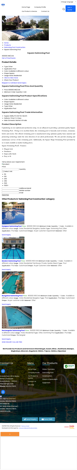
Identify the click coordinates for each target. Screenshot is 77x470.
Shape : (41, 231)
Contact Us (45, 11)
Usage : (30, 228)
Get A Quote (69, 8)
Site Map (31, 385)
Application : (8, 231)
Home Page (26, 7)
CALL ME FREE (17, 342)
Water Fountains (48, 369)
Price (6, 90)
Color (6, 99)
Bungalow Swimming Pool (12, 296)
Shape (6, 102)
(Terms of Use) (25, 426)
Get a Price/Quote (8, 58)
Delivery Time (9, 118)
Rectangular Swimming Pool (13, 330)
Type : (56, 228)
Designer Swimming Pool (12, 226)
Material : (61, 231)
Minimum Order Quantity (13, 92)
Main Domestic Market (12, 120)
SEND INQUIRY (7, 342)
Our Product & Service (29, 11)
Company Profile (40, 7)
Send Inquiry (21, 83)
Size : (21, 231)
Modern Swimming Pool (11, 261)
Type (6, 106)
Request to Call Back (9, 83)
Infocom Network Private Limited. (28, 428)
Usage (6, 104)
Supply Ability (9, 116)
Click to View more (11, 78)
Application (8, 108)
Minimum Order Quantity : (49, 226)
